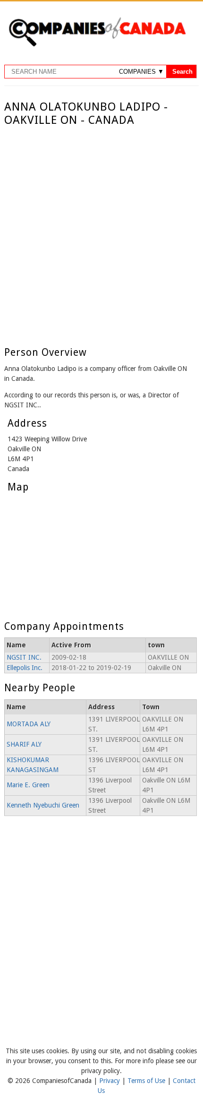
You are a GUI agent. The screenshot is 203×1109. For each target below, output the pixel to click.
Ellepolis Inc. (24, 667)
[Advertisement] (101, 233)
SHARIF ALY (24, 744)
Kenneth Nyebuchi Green (43, 805)
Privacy (110, 1080)
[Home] (97, 45)
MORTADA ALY (29, 724)
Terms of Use (147, 1080)
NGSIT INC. (24, 657)
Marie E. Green (28, 785)
